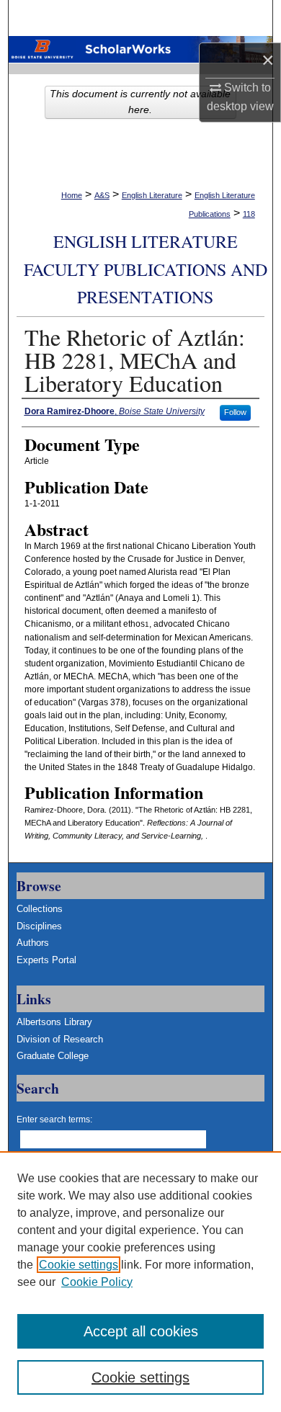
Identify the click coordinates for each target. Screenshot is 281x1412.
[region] (140, 1281)
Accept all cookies (141, 1331)
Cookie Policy (97, 1282)
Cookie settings (78, 1265)
